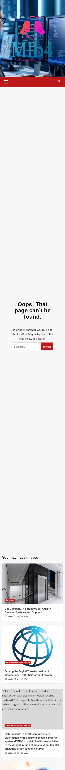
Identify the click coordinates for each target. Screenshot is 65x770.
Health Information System (18, 663)
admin (10, 617)
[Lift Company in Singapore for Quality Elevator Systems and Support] (32, 583)
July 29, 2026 (22, 617)
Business (10, 600)
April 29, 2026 (22, 753)
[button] (5, 81)
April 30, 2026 (22, 679)
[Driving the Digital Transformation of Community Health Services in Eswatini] (32, 646)
